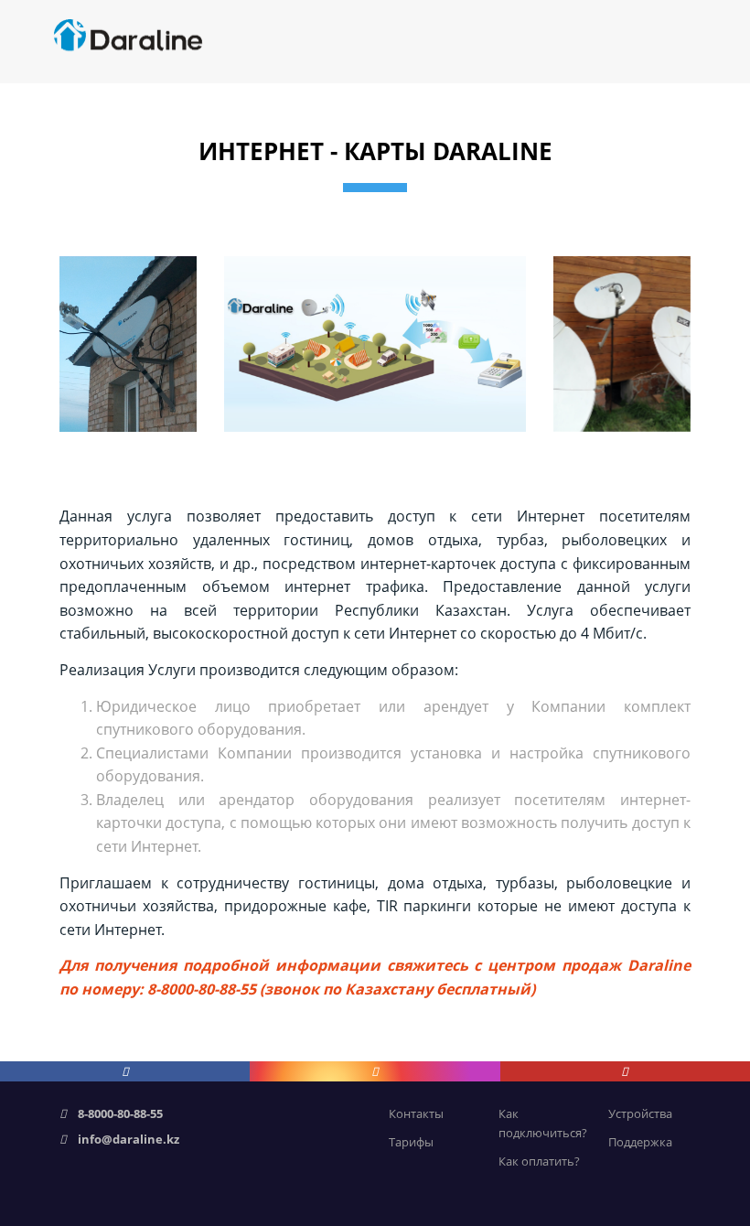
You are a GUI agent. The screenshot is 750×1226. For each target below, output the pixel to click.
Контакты (416, 1113)
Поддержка (640, 1142)
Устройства (640, 1113)
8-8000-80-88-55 (120, 1113)
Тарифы (411, 1142)
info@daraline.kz (128, 1139)
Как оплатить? (539, 1161)
